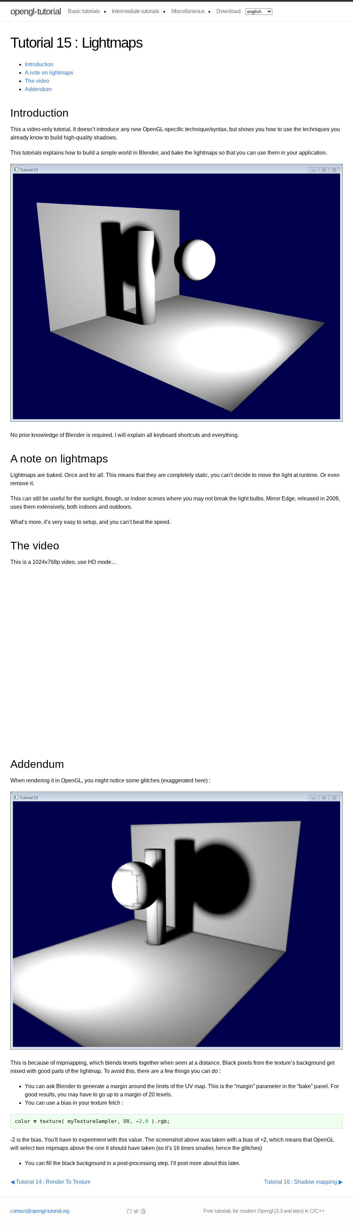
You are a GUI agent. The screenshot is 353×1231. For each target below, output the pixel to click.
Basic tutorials (84, 11)
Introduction (39, 64)
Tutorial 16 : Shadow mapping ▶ (303, 1182)
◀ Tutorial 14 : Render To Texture (50, 1182)
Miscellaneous (188, 11)
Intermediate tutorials (135, 11)
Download (228, 11)
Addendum (38, 89)
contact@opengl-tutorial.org (39, 1211)
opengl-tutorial (35, 11)
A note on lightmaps (49, 73)
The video (37, 81)
